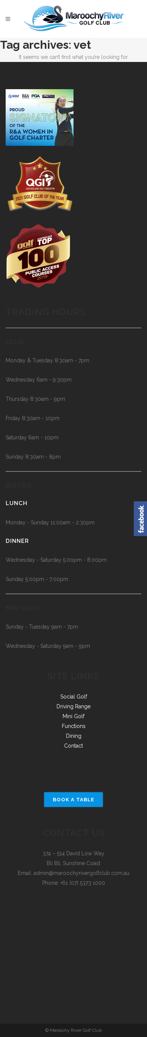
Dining (73, 736)
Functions (74, 726)
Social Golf (73, 697)
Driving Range (73, 706)
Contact (73, 746)
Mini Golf (73, 716)
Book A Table (73, 799)
